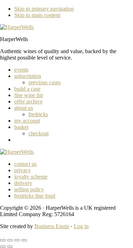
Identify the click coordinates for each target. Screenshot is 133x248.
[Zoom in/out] (3, 240)
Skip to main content (37, 15)
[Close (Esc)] (24, 240)
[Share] (17, 240)
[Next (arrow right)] (10, 247)
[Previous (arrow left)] (3, 247)
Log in (81, 226)
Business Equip (51, 226)
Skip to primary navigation (44, 9)
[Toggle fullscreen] (10, 240)
